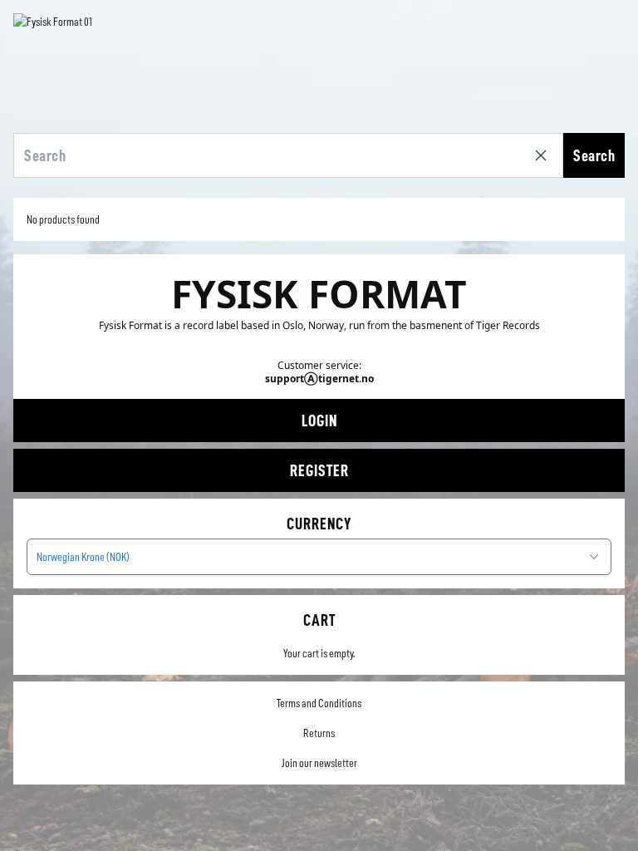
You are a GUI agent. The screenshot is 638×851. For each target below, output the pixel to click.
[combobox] (319, 557)
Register (319, 470)
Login (319, 420)
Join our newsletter (319, 763)
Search (594, 155)
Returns (319, 733)
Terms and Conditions (319, 703)
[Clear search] (544, 155)
